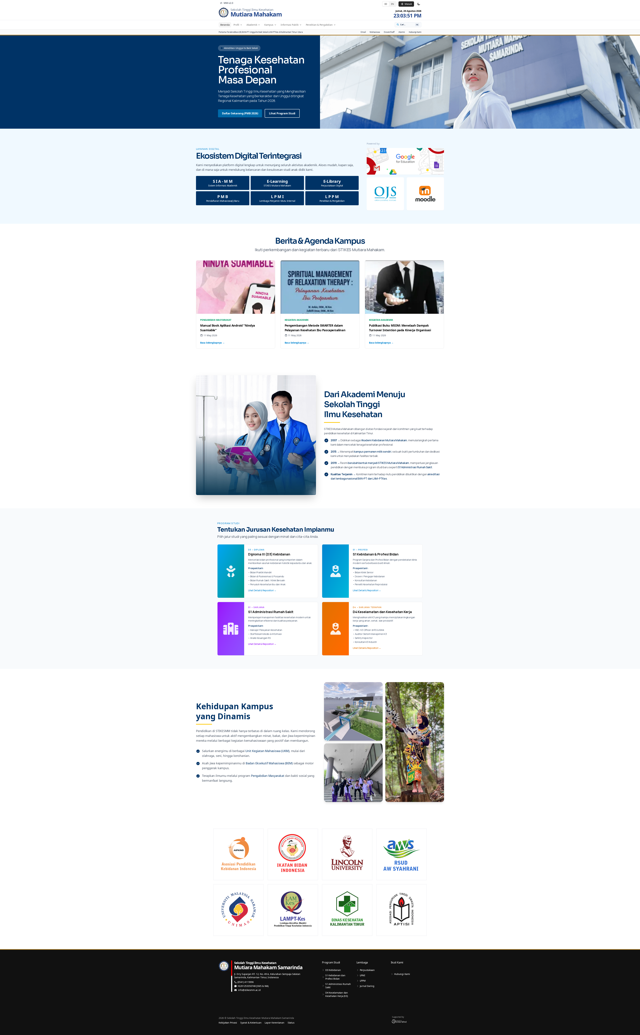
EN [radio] (392, 3)
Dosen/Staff (389, 32)
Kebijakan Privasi (228, 1022)
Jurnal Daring (367, 986)
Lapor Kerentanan (274, 1022)
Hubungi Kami (415, 32)
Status (291, 1022)
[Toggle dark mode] (418, 4)
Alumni (401, 32)
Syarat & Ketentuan (250, 1022)
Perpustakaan (367, 970)
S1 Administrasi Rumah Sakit (338, 985)
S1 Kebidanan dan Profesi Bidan (335, 977)
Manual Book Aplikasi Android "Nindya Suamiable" (227, 327)
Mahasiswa (375, 32)
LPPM (363, 980)
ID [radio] (385, 3)
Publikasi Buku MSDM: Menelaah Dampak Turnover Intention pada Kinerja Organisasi (400, 327)
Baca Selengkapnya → (212, 342)
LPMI (362, 975)
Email (363, 32)
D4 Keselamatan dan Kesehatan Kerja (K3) (336, 994)
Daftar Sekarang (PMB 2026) (240, 113)
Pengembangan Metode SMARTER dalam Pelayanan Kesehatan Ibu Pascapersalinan (315, 327)
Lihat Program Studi (282, 113)
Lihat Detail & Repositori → (262, 590)
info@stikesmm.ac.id (249, 990)
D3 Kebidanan (333, 970)
